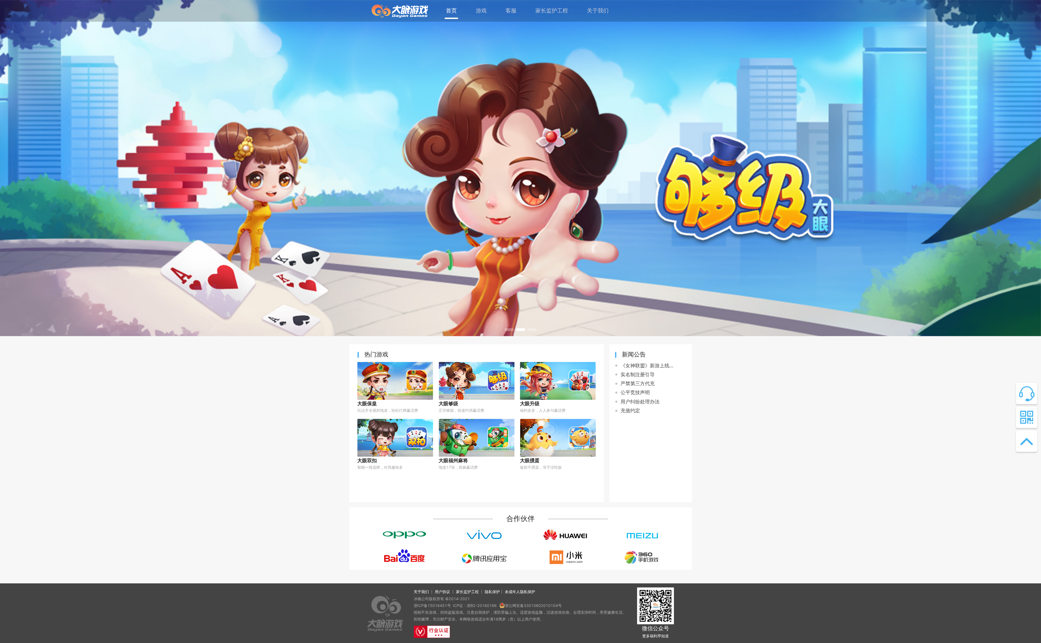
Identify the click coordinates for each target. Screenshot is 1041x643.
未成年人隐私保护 (520, 591)
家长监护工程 (467, 591)
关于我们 (421, 591)
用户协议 (442, 591)
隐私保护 (492, 591)
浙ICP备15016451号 (432, 605)
